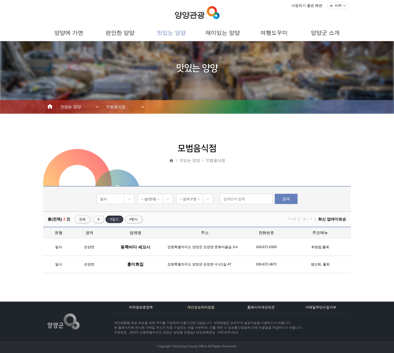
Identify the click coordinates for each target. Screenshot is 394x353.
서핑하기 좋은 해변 (306, 6)
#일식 (114, 219)
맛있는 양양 (70, 107)
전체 (82, 219)
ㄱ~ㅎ (292, 219)
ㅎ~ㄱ (307, 219)
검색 (286, 199)
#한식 (134, 219)
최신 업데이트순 (332, 219)
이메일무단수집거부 (321, 307)
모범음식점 (115, 107)
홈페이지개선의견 (261, 307)
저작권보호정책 (141, 307)
